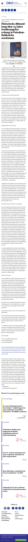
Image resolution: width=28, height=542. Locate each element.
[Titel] (2, 10)
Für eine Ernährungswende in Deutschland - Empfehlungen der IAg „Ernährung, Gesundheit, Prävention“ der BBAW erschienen (15, 409)
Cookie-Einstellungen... (6, 540)
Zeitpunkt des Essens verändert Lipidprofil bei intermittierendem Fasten (14, 489)
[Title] (8, 10)
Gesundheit (4, 515)
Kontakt (16, 517)
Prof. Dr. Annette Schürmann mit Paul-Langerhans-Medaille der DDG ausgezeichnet (14, 455)
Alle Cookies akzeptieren (21, 540)
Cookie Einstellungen (19, 518)
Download (20, 63)
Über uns (16, 511)
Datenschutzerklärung (19, 515)
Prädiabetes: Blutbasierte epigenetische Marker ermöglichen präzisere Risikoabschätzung (12, 432)
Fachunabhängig (5, 520)
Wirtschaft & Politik (5, 518)
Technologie (4, 512)
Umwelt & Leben (5, 517)
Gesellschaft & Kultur (6, 513)
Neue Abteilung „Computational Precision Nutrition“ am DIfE (14, 472)
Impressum (17, 513)
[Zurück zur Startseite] (14, 3)
